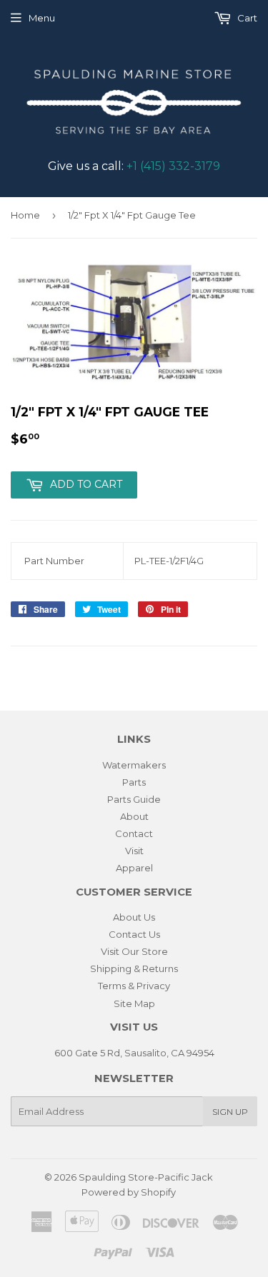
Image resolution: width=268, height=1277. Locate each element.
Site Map (134, 1003)
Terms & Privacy (134, 985)
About (134, 816)
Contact (134, 833)
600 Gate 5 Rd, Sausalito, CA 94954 (134, 1052)
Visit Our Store (134, 951)
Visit (134, 850)
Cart (246, 18)
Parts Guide (134, 799)
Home (25, 215)
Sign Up (230, 1111)
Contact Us (134, 934)
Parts (134, 782)
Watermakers (134, 765)
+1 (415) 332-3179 (173, 166)
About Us (134, 917)
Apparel (134, 867)
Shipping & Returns (134, 968)
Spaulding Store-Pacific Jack (146, 1177)
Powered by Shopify (128, 1192)
